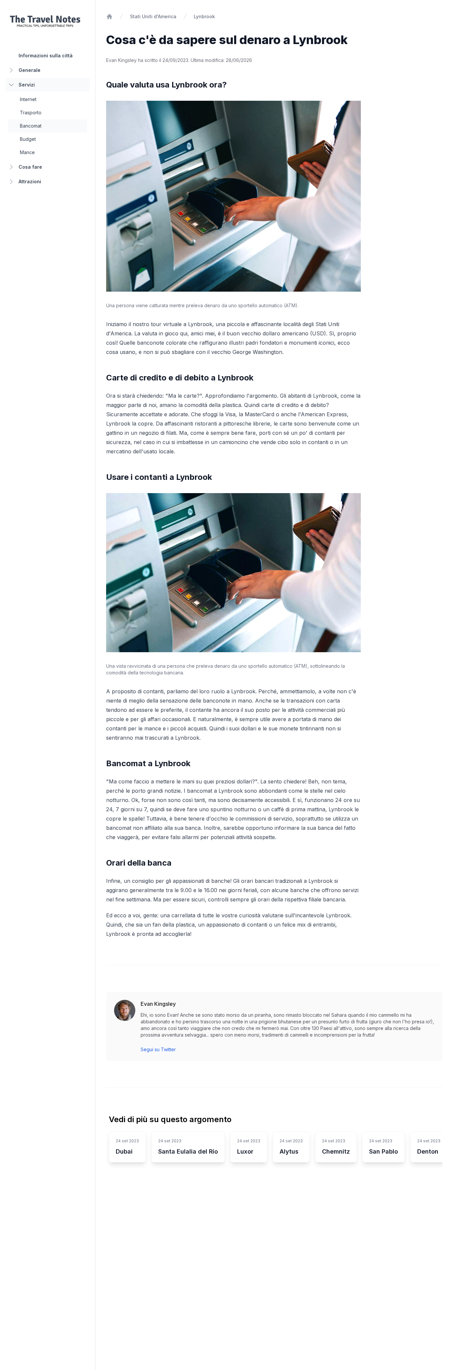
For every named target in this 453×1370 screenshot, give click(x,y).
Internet (28, 99)
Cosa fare (30, 167)
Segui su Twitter (158, 1049)
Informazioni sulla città (46, 55)
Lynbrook (204, 16)
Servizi (27, 84)
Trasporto (30, 112)
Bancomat (30, 126)
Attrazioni (30, 181)
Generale (29, 70)
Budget (28, 139)
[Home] (109, 16)
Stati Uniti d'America (153, 16)
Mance (27, 152)
